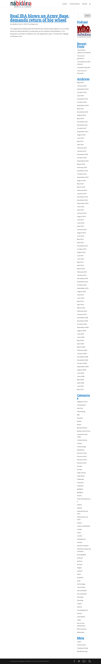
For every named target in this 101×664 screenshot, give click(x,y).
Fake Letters (81, 473)
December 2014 (82, 197)
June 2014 (80, 206)
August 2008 (81, 370)
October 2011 (82, 249)
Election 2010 (82, 453)
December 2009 (82, 317)
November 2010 (82, 282)
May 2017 (80, 141)
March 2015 (81, 187)
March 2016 (81, 164)
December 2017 (82, 122)
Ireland (84, 4)
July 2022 (80, 95)
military (79, 542)
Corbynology (81, 446)
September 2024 (83, 89)
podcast (80, 558)
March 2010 (81, 308)
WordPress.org (82, 651)
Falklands (80, 479)
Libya (79, 532)
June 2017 (80, 138)
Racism (79, 564)
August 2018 (81, 115)
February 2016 (82, 167)
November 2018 (82, 112)
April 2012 (80, 242)
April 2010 (80, 304)
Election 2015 (82, 460)
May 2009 (80, 340)
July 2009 (80, 334)
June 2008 (80, 376)
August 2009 (81, 331)
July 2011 (80, 255)
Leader (79, 529)
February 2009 (82, 350)
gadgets (80, 489)
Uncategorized (33, 24)
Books (79, 421)
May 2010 (80, 301)
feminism (80, 486)
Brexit (79, 424)
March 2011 (81, 268)
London (79, 536)
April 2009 (80, 344)
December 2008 (82, 357)
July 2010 (80, 295)
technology (81, 584)
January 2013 (82, 229)
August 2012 (81, 233)
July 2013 (80, 220)
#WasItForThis (82, 402)
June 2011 (80, 259)
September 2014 (83, 203)
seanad (79, 571)
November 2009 (82, 321)
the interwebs (82, 590)
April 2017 (80, 144)
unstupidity (81, 617)
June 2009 (80, 337)
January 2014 (82, 213)
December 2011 (82, 246)
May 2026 (80, 82)
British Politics (82, 428)
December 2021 (82, 99)
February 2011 (82, 272)
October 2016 (82, 157)
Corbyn (79, 443)
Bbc (78, 415)
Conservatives (75, 4)
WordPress (45, 661)
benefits (80, 418)
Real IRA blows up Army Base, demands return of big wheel (39, 18)
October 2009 (82, 324)
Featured (80, 482)
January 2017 (82, 151)
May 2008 (80, 379)
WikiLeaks (80, 632)
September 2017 (82, 131)
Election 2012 (82, 456)
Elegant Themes (25, 661)
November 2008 (82, 360)
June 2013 (80, 223)
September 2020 (83, 105)
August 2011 (81, 252)
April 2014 (80, 210)
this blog (80, 597)
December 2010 (82, 278)
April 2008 (80, 383)
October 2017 (82, 128)
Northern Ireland (82, 545)
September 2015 (82, 177)
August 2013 (81, 216)
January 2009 (82, 353)
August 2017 (81, 135)
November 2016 (82, 154)
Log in (79, 641)
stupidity (80, 577)
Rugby (79, 568)
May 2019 (80, 109)
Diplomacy (80, 450)
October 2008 (82, 363)
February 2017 (82, 148)
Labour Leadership (83, 526)
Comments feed (82, 648)
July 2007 (80, 386)
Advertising (81, 411)
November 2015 (82, 171)
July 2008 (80, 373)
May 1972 (80, 389)
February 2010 (82, 311)
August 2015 (81, 180)
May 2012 (80, 239)
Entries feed (81, 645)
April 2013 (80, 226)
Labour (64, 4)
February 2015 (82, 190)
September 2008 (83, 366)
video (79, 620)
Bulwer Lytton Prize (83, 431)
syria (78, 581)
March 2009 (81, 347)
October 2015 (82, 174)
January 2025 (82, 86)
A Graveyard (81, 405)
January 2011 (81, 275)
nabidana (15, 24)
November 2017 (82, 125)
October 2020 (82, 102)
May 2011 (80, 262)
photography (81, 554)
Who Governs (81, 629)
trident (79, 603)
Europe (79, 466)
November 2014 (82, 200)
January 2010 (82, 314)
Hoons (79, 495)
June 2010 (80, 298)
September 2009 (83, 327)
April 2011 (80, 265)
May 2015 (80, 184)
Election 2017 (82, 463)
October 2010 (82, 285)
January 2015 (82, 193)
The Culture (81, 587)
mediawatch (81, 539)
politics (79, 561)
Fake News (81, 476)
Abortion (80, 408)
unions (79, 613)
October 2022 (82, 92)
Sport (79, 574)
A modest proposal (83, 67)
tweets (79, 607)
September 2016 (82, 161)
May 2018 (80, 118)
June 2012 (80, 236)
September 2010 (82, 288)
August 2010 (81, 291)
